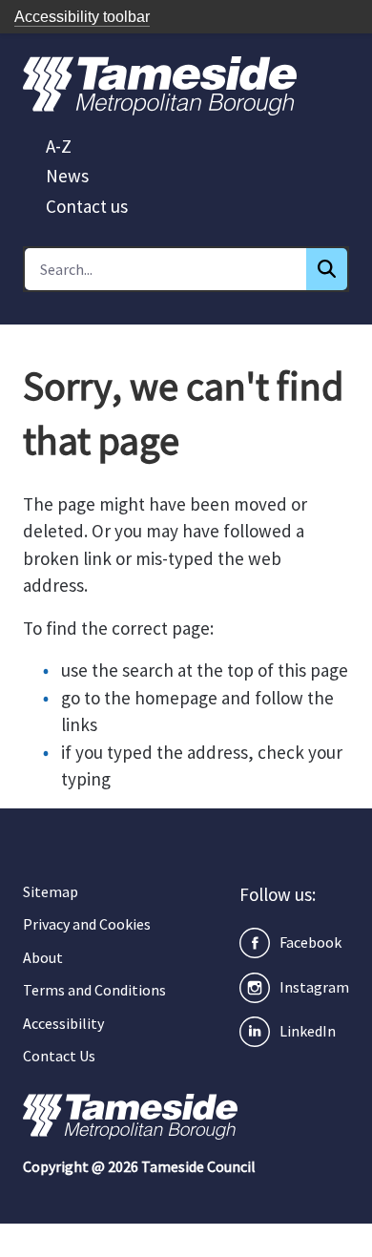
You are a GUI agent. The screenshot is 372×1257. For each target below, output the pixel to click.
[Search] (326, 269)
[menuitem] (58, 146)
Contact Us (59, 1055)
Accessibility (63, 1023)
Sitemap (50, 891)
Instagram (314, 986)
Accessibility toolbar (82, 17)
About (43, 957)
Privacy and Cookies (87, 923)
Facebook (310, 942)
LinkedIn (307, 1030)
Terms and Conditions (94, 989)
